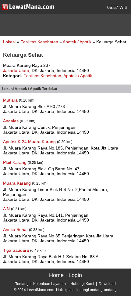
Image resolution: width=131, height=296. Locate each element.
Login (75, 275)
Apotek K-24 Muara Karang (30, 141)
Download (107, 284)
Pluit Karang (15, 162)
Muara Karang (17, 183)
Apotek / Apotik (78, 41)
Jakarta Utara (16, 70)
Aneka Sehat (16, 229)
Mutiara (11, 100)
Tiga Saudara (16, 250)
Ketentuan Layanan (49, 284)
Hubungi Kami (82, 284)
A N (7, 208)
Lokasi (9, 41)
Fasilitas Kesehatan (39, 41)
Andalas (11, 120)
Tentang (22, 284)
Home (56, 275)
